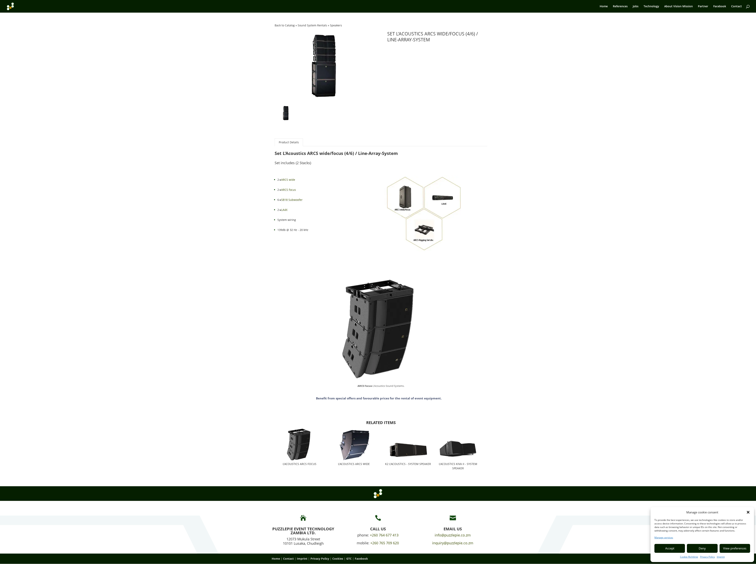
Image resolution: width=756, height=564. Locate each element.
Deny (702, 548)
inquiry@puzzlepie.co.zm (452, 543)
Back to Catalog (285, 25)
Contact (736, 6)
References (620, 6)
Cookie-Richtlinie (689, 556)
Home (604, 6)
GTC (349, 558)
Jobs (635, 6)
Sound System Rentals (313, 25)
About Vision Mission (678, 6)
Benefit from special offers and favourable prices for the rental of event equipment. (379, 398)
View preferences (734, 548)
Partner (703, 6)
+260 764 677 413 (384, 535)
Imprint (721, 556)
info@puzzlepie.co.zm (453, 535)
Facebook (719, 6)
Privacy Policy (707, 556)
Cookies (337, 558)
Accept (669, 548)
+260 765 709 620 (384, 543)
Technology (651, 6)
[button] (748, 512)
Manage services (663, 537)
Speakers (336, 25)
